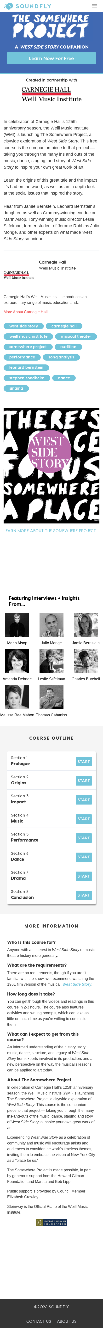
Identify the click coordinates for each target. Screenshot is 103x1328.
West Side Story (77, 984)
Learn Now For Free (51, 58)
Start (84, 761)
